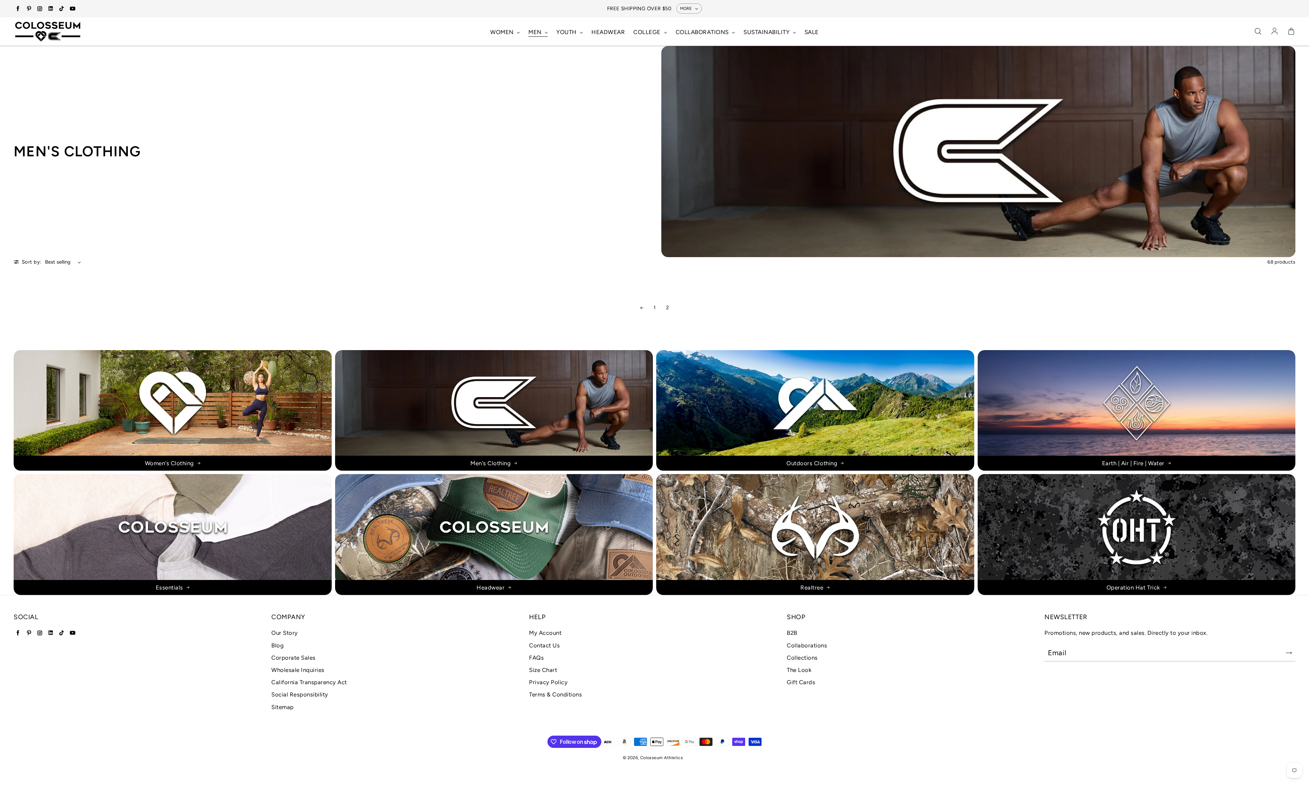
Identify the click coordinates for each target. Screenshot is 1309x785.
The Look (799, 669)
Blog (277, 645)
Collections (802, 657)
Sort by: (32, 262)
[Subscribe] (1289, 652)
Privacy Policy (548, 682)
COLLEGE (647, 32)
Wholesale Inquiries (298, 669)
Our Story (284, 632)
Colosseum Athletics (661, 757)
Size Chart (543, 669)
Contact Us (544, 645)
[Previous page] (641, 307)
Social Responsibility (299, 694)
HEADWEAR (608, 32)
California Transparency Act (309, 682)
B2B (792, 632)
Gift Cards (801, 682)
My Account (545, 632)
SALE (811, 32)
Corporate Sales (293, 657)
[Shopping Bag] (1291, 32)
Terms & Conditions (555, 694)
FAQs (536, 657)
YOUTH (567, 32)
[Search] (1258, 32)
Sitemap (282, 707)
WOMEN (502, 32)
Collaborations (807, 645)
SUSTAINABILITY (767, 32)
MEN (535, 32)
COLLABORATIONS (703, 32)
